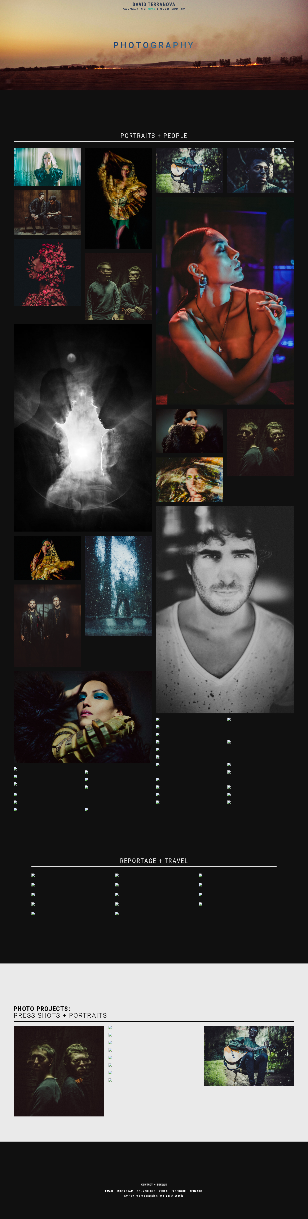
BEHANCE (196, 1191)
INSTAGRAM (125, 1191)
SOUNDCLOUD (146, 1191)
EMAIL (109, 1191)
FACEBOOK (178, 1191)
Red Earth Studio (171, 1195)
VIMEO (163, 1191)
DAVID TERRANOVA (154, 4)
